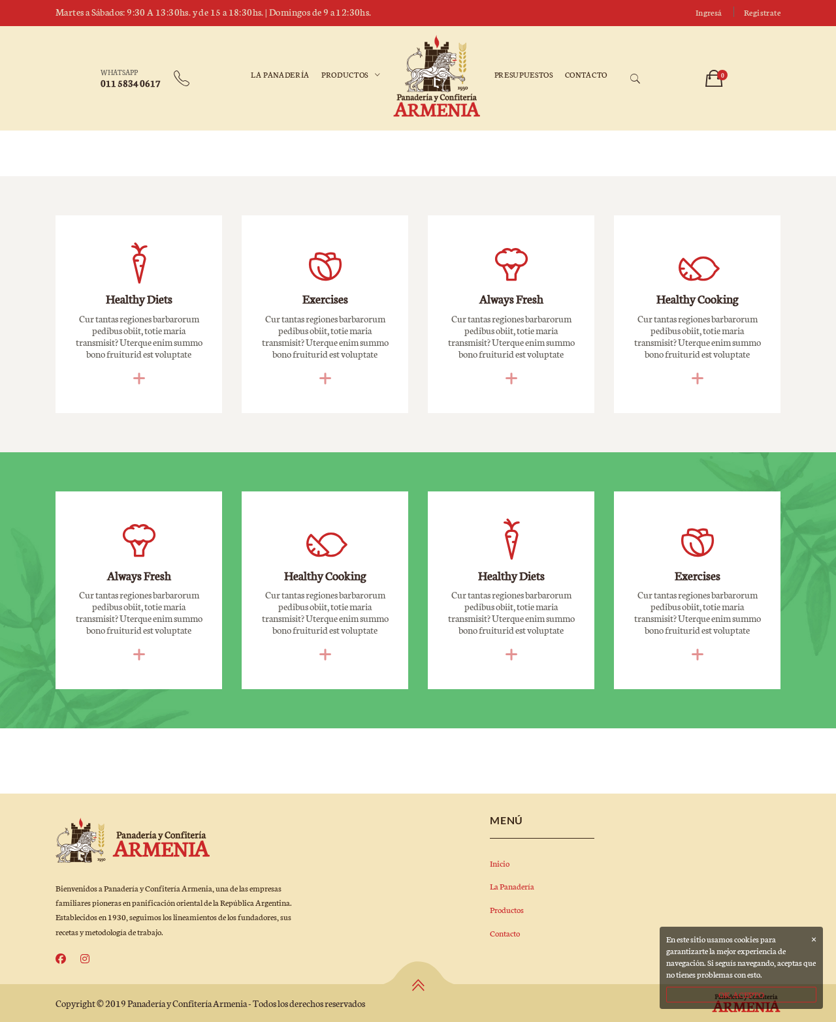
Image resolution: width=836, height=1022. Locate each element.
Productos (344, 74)
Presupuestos (523, 74)
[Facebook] (61, 959)
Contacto (586, 74)
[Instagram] (84, 959)
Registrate (762, 12)
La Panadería (280, 74)
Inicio (499, 863)
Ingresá (709, 12)
